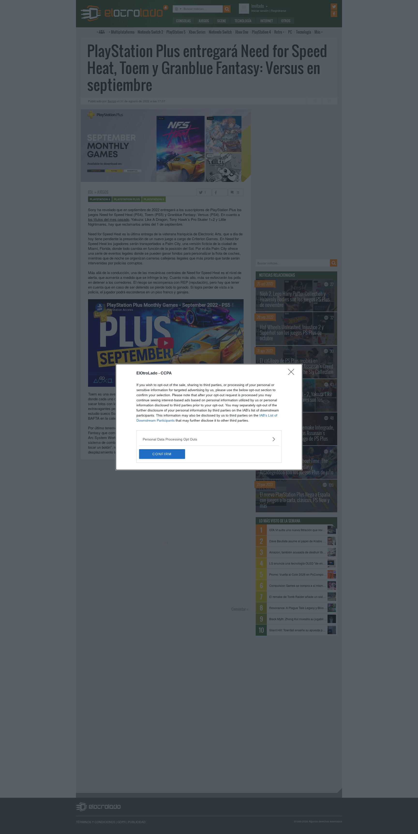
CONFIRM (162, 454)
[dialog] (209, 417)
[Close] (292, 373)
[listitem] (209, 439)
